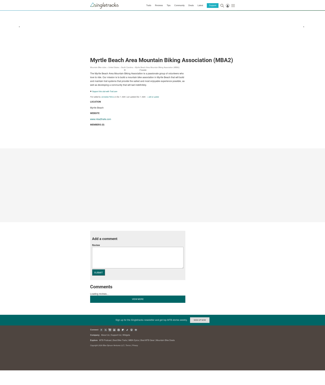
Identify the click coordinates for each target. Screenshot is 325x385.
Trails (148, 5)
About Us (105, 334)
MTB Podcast (105, 340)
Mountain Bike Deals (165, 340)
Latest (200, 5)
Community (179, 5)
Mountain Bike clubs (98, 67)
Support (212, 5)
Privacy (135, 345)
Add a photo (131, 70)
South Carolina (127, 67)
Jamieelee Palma (107, 97)
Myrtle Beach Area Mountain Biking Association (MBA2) (157, 67)
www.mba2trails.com (100, 119)
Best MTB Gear (147, 340)
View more (138, 299)
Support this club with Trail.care (104, 91)
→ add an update (152, 97)
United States (113, 67)
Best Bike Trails (120, 340)
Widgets (126, 334)
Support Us (116, 334)
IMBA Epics (133, 340)
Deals (191, 5)
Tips (168, 5)
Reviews (159, 5)
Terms (128, 345)
